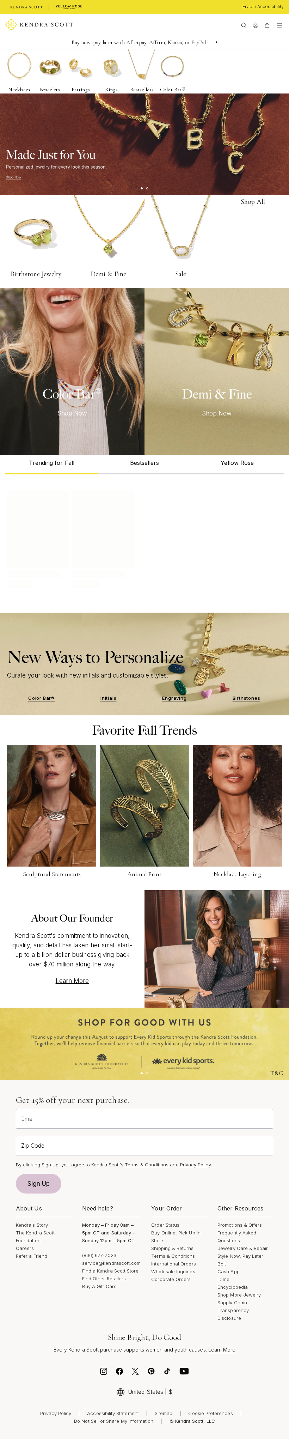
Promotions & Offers (239, 1225)
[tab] (51, 464)
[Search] (244, 24)
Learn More (72, 980)
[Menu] (279, 24)
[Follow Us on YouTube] (184, 1373)
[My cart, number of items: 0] (267, 24)
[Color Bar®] (72, 371)
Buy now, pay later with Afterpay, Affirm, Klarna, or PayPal (139, 42)
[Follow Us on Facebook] (119, 1373)
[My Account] (255, 24)
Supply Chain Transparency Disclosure (233, 1310)
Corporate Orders (171, 1279)
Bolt (221, 1264)
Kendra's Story (32, 1225)
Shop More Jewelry (239, 1295)
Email (28, 1118)
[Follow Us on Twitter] (135, 1373)
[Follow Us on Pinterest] (151, 1373)
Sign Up (38, 1183)
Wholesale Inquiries (173, 1271)
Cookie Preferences (210, 1413)
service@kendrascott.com (111, 1263)
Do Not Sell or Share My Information (113, 1421)
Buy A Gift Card (99, 1286)
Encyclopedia (232, 1287)
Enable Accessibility (263, 6)
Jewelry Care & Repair (242, 1248)
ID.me (223, 1279)
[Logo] (39, 24)
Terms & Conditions (173, 1256)
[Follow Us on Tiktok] (167, 1373)
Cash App (228, 1271)
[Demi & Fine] (216, 371)
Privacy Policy (195, 1164)
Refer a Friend (31, 1256)
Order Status (165, 1225)
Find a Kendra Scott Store (110, 1271)
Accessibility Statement (113, 1413)
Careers (25, 1248)
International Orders (173, 1264)
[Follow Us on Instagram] (103, 1373)
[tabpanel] (144, 538)
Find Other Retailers (104, 1278)
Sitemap (163, 1413)
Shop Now (72, 413)
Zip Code (32, 1145)
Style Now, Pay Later (240, 1256)
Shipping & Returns (172, 1248)
